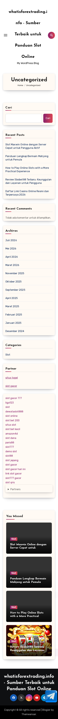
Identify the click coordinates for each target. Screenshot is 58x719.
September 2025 (15, 289)
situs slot (10, 424)
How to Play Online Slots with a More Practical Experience (27, 169)
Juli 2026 (11, 240)
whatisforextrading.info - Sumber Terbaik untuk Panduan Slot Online (28, 34)
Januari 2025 (13, 322)
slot (7, 407)
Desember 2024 (14, 331)
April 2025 (11, 298)
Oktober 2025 (13, 281)
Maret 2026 (12, 265)
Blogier (46, 709)
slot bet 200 (12, 420)
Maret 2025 (12, 306)
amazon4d (11, 433)
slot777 (9, 446)
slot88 (9, 455)
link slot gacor (13, 473)
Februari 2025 (13, 314)
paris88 (9, 442)
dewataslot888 (14, 411)
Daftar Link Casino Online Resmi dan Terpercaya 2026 (27, 193)
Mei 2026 (10, 248)
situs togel (11, 377)
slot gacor (11, 386)
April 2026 (11, 256)
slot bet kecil (12, 429)
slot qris (10, 482)
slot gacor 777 (13, 398)
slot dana (10, 438)
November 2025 (14, 273)
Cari (8, 107)
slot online (11, 415)
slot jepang (11, 460)
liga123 (9, 402)
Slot (7, 354)
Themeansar (28, 714)
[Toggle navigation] (5, 35)
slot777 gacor (13, 478)
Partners (15, 489)
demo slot (11, 451)
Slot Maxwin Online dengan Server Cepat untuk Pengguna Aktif (25, 146)
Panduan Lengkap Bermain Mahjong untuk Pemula (26, 158)
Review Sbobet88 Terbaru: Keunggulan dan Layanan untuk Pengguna (28, 181)
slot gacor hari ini (15, 469)
